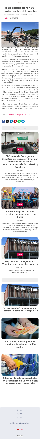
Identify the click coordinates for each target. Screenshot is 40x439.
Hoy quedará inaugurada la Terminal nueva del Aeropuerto (20, 263)
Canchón (11, 115)
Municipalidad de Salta (22, 115)
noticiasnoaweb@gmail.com (20, 423)
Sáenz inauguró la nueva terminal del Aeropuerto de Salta (20, 214)
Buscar (20, 417)
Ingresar (20, 414)
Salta (6, 18)
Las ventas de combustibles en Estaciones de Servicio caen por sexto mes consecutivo (20, 381)
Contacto (20, 410)
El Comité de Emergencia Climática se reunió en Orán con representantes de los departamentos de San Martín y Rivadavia (20, 161)
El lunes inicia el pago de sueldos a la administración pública (20, 344)
